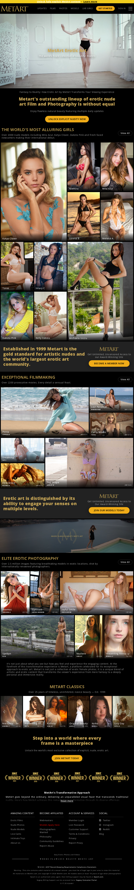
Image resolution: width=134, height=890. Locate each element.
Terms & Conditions (79, 834)
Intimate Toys (18, 838)
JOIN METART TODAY (67, 758)
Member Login (76, 820)
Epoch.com (98, 877)
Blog (101, 834)
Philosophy (45, 836)
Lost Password (76, 825)
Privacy (72, 838)
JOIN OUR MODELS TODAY (109, 510)
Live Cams (16, 834)
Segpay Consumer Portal (86, 880)
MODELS (75, 8)
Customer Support (78, 829)
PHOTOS (63, 8)
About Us (15, 843)
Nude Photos (18, 825)
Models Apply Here (50, 825)
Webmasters (46, 820)
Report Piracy (76, 843)
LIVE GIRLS (88, 8)
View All (125, 133)
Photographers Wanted (48, 831)
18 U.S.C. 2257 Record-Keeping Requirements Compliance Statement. (67, 867)
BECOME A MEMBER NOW (109, 363)
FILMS (53, 8)
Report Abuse (47, 845)
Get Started (105, 8)
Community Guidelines (52, 841)
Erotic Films (17, 820)
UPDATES (42, 8)
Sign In (122, 8)
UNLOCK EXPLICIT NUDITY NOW (67, 119)
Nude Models (18, 829)
